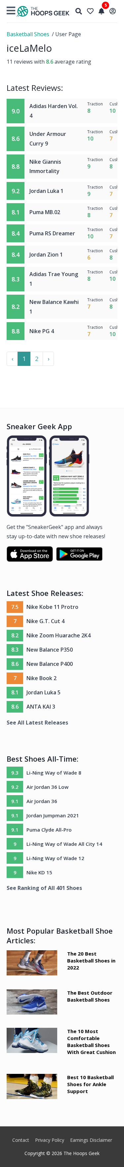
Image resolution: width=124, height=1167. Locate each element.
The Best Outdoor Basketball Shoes (89, 996)
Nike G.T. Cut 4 (45, 621)
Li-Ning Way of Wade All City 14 (64, 844)
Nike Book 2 (41, 678)
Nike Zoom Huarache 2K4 (58, 635)
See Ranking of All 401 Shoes (44, 888)
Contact (20, 1140)
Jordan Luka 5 (43, 692)
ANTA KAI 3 (40, 706)
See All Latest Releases (37, 722)
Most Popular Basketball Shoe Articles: (60, 935)
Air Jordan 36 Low (47, 787)
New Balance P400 (49, 664)
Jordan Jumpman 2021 (52, 815)
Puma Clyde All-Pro (49, 830)
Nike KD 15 (39, 872)
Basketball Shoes (28, 34)
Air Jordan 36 (41, 801)
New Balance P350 (49, 649)
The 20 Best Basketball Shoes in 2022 (91, 960)
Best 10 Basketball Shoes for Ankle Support (90, 1084)
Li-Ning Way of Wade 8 (53, 773)
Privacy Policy (49, 1140)
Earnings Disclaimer (91, 1140)
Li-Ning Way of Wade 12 (55, 858)
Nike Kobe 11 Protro (52, 607)
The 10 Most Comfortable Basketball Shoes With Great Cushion (91, 1041)
